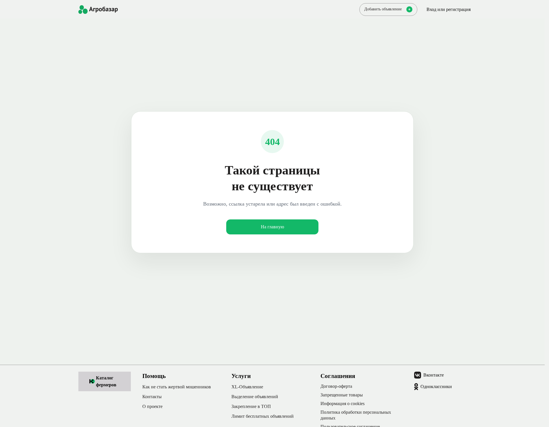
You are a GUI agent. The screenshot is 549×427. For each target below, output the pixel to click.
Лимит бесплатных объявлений (262, 416)
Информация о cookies (342, 403)
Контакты (152, 396)
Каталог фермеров (106, 381)
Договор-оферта (336, 386)
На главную (272, 226)
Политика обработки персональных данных (355, 415)
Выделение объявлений (254, 396)
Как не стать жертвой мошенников (176, 386)
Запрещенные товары (341, 394)
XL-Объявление (247, 386)
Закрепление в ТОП (251, 406)
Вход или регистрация (449, 9)
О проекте (152, 406)
